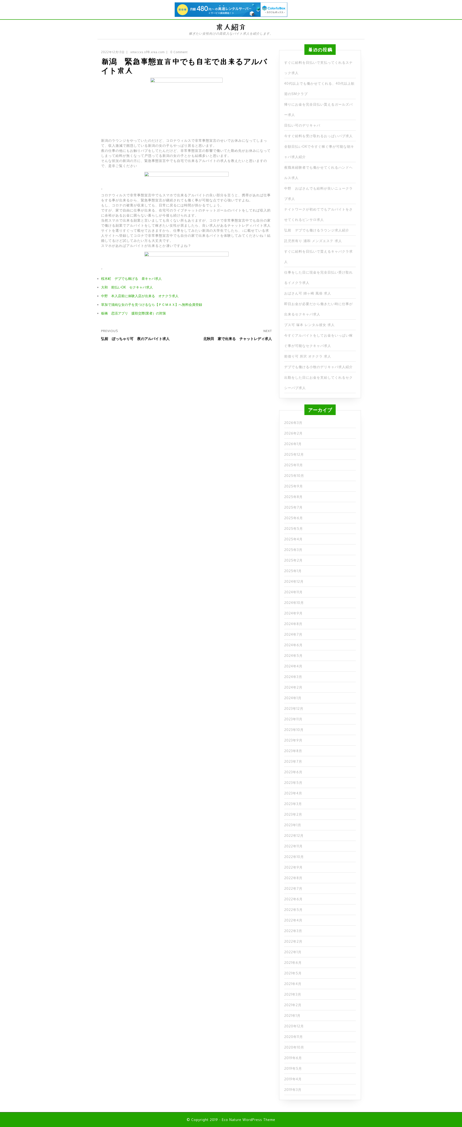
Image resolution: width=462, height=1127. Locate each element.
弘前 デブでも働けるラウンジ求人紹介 (316, 230)
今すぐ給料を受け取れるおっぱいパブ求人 (318, 136)
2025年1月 (293, 571)
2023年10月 (294, 730)
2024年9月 (293, 613)
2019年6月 (293, 1058)
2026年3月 (293, 423)
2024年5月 (293, 655)
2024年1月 (293, 698)
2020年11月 (293, 1037)
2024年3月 (293, 677)
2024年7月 (293, 634)
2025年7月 (293, 507)
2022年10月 (294, 857)
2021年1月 (292, 1015)
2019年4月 (293, 1079)
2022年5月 (293, 910)
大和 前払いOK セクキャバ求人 (127, 287)
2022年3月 (293, 931)
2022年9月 (293, 867)
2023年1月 (292, 825)
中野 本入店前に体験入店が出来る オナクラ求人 (140, 296)
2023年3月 (293, 804)
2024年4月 (293, 666)
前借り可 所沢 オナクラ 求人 (307, 356)
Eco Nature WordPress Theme (248, 1120)
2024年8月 (293, 624)
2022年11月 (293, 846)
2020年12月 (294, 1026)
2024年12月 (294, 581)
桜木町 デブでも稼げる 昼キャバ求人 (131, 278)
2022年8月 (293, 878)
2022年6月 (293, 899)
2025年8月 (293, 497)
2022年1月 (293, 952)
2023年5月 (293, 783)
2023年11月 (293, 719)
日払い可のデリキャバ (302, 125)
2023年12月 (293, 708)
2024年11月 (293, 592)
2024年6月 (293, 645)
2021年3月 (292, 994)
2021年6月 (293, 963)
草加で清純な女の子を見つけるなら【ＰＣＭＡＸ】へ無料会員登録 (151, 304)
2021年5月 (293, 973)
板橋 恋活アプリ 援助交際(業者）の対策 (133, 313)
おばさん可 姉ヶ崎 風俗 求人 (307, 293)
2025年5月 (293, 528)
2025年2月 (293, 560)
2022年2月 (293, 941)
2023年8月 (293, 751)
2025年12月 (294, 454)
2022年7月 (293, 888)
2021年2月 (293, 1005)
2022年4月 (293, 920)
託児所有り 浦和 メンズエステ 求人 (313, 241)
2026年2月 (293, 433)
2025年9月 (293, 486)
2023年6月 (293, 772)
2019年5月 (293, 1068)
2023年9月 (293, 740)
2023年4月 (293, 793)
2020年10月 (294, 1047)
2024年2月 (293, 687)
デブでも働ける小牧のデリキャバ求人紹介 (318, 367)
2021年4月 (293, 984)
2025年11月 (293, 465)
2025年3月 (293, 550)
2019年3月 (293, 1090)
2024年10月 (294, 603)
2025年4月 (293, 539)
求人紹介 (231, 27)
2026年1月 (293, 444)
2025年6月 (293, 518)
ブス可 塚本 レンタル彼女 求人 (309, 325)
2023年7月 (293, 761)
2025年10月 (294, 476)
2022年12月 (294, 835)
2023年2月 (293, 814)
